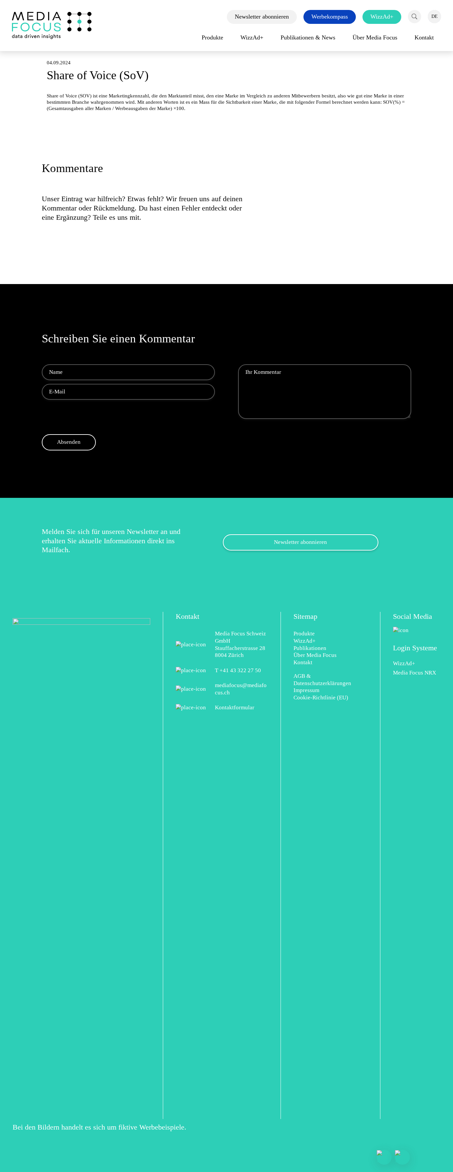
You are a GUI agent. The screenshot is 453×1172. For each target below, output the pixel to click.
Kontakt (302, 662)
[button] (414, 16)
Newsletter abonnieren (262, 16)
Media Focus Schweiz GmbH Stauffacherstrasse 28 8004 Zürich (240, 644)
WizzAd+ (381, 16)
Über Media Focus (315, 655)
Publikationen (309, 648)
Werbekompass (329, 16)
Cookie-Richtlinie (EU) (320, 697)
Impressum (306, 690)
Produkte (304, 633)
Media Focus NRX (414, 673)
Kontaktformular (234, 707)
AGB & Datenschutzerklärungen (322, 679)
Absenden (69, 442)
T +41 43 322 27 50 (238, 670)
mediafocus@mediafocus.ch (241, 689)
